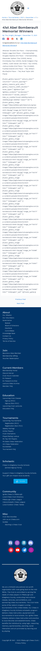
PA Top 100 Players (10, 439)
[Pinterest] (8, 39)
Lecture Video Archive (11, 383)
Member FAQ (8, 386)
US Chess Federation (11, 444)
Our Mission (7, 315)
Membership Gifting (10, 356)
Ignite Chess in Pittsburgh (12, 494)
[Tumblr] (17, 39)
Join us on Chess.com (11, 519)
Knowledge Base (9, 333)
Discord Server (8, 373)
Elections (8, 328)
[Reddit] (12, 39)
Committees (9, 331)
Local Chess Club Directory (13, 497)
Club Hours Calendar (11, 376)
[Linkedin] (21, 39)
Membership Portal (10, 370)
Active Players (8, 431)
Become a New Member (12, 353)
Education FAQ (8, 408)
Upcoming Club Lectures (12, 406)
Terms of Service (9, 341)
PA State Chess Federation (13, 441)
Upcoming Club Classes (12, 398)
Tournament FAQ (9, 449)
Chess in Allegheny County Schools (16, 465)
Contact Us (7, 336)
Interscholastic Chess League (14, 502)
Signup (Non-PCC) (12, 403)
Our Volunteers (8, 318)
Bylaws (7, 323)
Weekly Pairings (9, 428)
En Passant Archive (10, 381)
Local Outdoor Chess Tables (13, 505)
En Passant (7, 378)
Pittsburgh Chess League (12, 499)
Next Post (20, 303)
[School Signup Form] (13, 468)
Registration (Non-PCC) (14, 426)
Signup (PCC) (10, 401)
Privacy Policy (8, 338)
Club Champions (9, 434)
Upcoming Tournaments (12, 421)
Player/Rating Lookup (11, 436)
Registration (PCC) (12, 423)
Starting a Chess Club (13, 525)
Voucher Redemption (11, 358)
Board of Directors (12, 325)
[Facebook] (3, 39)
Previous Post (20, 299)
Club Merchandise (10, 517)
